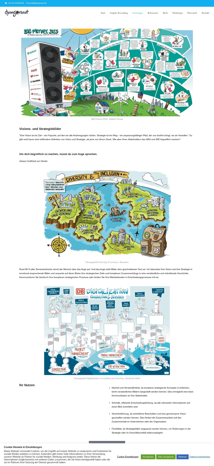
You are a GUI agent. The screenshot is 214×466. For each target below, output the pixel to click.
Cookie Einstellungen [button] (127, 457)
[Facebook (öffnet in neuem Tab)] (193, 3)
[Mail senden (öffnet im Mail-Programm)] (207, 3)
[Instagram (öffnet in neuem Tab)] (198, 3)
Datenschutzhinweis (199, 457)
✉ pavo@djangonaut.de (36, 3)
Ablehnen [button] (182, 457)
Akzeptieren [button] (148, 457)
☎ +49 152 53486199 (14, 3)
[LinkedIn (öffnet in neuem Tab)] (203, 3)
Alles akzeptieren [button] (166, 457)
